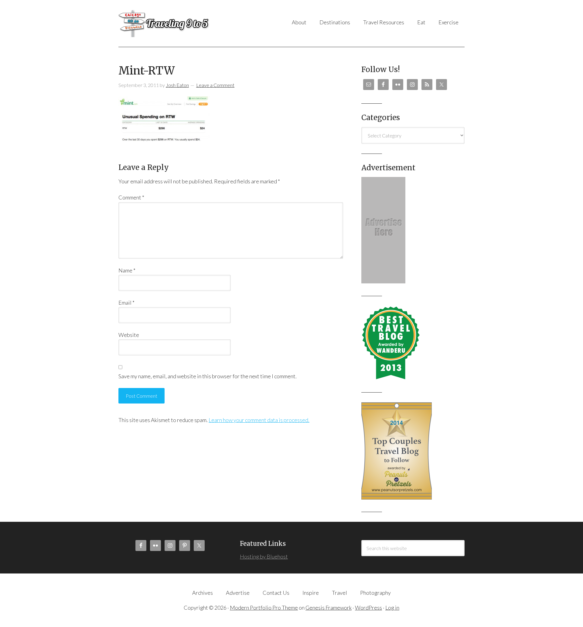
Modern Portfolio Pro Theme (264, 607)
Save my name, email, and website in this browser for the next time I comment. (207, 376)
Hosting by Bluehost (264, 556)
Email (126, 302)
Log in (392, 607)
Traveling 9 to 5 (179, 23)
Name (126, 270)
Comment (131, 197)
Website (128, 334)
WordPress (368, 607)
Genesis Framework (328, 607)
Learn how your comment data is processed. (259, 420)
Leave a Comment (215, 85)
